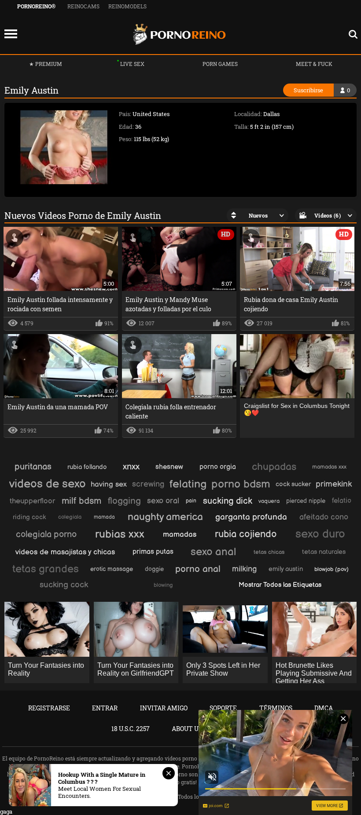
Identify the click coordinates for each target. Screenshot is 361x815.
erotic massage (111, 569)
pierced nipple (305, 501)
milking (244, 569)
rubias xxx (119, 534)
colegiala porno (46, 534)
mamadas (179, 534)
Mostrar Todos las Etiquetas (280, 585)
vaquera (269, 501)
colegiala (69, 516)
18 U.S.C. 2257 (130, 728)
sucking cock (64, 585)
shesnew (169, 467)
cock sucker (293, 484)
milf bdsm (81, 500)
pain (191, 501)
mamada (104, 517)
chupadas (274, 467)
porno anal (198, 569)
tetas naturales (324, 552)
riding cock (29, 517)
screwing (148, 484)
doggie (154, 569)
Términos (275, 708)
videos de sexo (47, 484)
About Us (187, 728)
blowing (163, 585)
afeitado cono (323, 517)
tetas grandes (45, 569)
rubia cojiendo (246, 534)
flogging (124, 500)
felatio (341, 501)
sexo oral (163, 501)
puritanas (33, 467)
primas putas (153, 552)
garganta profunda (251, 517)
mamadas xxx (329, 466)
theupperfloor (32, 501)
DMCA (323, 708)
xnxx (131, 467)
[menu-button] (10, 34)
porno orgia (217, 467)
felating (187, 484)
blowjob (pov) (331, 569)
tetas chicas (269, 552)
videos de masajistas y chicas (65, 552)
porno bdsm (240, 484)
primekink (334, 484)
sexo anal (213, 552)
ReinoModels (127, 6)
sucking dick (227, 501)
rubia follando (87, 467)
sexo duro (320, 534)
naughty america (165, 517)
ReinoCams (83, 6)
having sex (109, 484)
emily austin (286, 569)
